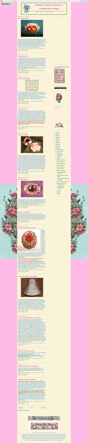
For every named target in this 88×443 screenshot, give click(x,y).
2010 (57, 144)
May (58, 191)
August (58, 156)
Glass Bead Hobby (24, 50)
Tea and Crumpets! (23, 134)
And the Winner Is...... (24, 56)
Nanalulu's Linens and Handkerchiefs (28, 366)
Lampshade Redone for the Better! (27, 276)
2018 (57, 133)
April (58, 193)
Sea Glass (23, 360)
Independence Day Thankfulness (27, 379)
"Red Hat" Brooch (23, 179)
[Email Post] (27, 49)
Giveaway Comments (24, 212)
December (59, 149)
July (58, 158)
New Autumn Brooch (23, 18)
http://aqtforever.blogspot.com (23, 68)
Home (32, 407)
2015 (57, 135)
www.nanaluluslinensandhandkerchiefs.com (30, 370)
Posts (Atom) (26, 410)
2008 (57, 147)
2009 (57, 146)
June (58, 190)
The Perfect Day (22, 109)
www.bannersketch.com (22, 96)
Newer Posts (20, 407)
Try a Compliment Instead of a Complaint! (29, 317)
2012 (57, 140)
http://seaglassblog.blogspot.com (25, 354)
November (59, 151)
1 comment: (23, 71)
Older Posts (43, 407)
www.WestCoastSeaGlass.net (24, 355)
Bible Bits (23, 345)
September (59, 154)
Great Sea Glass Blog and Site (26, 351)
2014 (57, 137)
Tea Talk (28, 173)
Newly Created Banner (24, 78)
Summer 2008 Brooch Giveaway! (27, 228)
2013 (57, 139)
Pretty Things (23, 173)
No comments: (23, 49)
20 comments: (23, 270)
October (58, 153)
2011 (57, 142)
